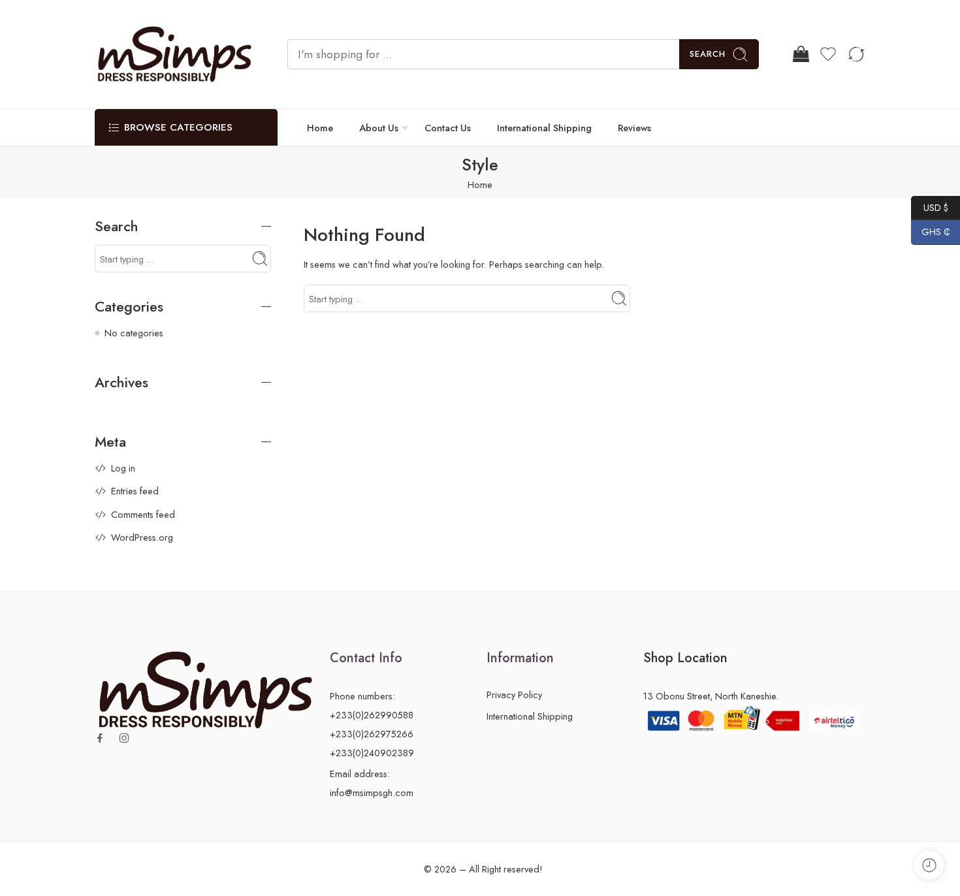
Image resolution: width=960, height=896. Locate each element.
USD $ (929, 207)
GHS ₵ (930, 232)
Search (708, 54)
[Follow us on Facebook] (100, 738)
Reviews (634, 128)
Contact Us (447, 128)
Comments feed (143, 514)
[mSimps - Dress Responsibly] (175, 54)
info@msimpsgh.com (371, 792)
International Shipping (544, 128)
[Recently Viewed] (929, 865)
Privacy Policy (514, 694)
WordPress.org (142, 537)
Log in (123, 468)
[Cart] (800, 54)
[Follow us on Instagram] (124, 738)
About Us (378, 128)
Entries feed (135, 491)
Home (320, 128)
